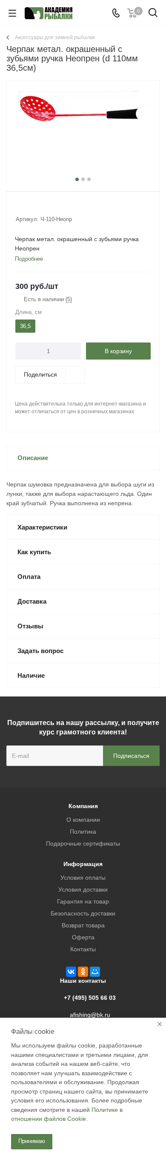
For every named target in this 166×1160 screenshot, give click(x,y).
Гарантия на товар (83, 901)
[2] (28, 207)
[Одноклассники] (83, 972)
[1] (20, 207)
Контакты (83, 949)
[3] (36, 207)
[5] (52, 207)
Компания (83, 806)
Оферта (83, 937)
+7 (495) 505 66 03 (90, 997)
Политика (83, 831)
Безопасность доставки (83, 913)
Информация (83, 864)
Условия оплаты (83, 877)
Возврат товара (83, 925)
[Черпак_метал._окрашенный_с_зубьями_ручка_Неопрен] (83, 134)
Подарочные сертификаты (83, 843)
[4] (44, 207)
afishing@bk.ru (90, 1014)
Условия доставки (83, 889)
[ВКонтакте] (71, 972)
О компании (83, 819)
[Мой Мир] (95, 972)
